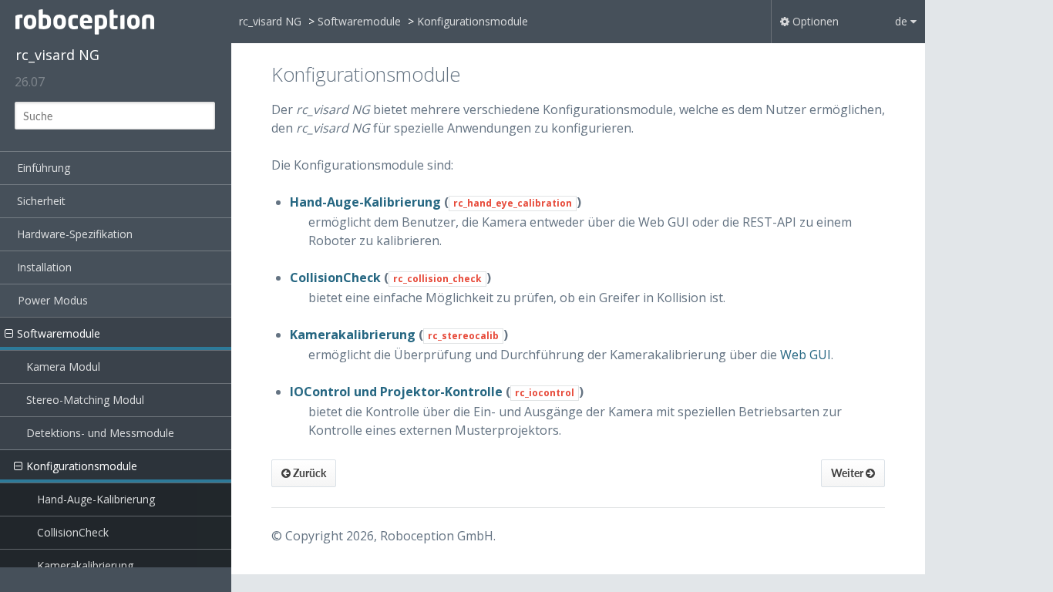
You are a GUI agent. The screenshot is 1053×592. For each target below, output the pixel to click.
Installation (44, 267)
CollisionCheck (73, 532)
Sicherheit (41, 200)
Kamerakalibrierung (85, 565)
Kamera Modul (63, 366)
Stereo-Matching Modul (85, 399)
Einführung (43, 167)
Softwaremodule (58, 333)
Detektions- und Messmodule (100, 433)
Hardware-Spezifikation (75, 234)
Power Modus (53, 300)
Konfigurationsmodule (81, 466)
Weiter (848, 472)
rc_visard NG (57, 54)
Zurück (308, 472)
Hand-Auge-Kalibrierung (96, 499)
